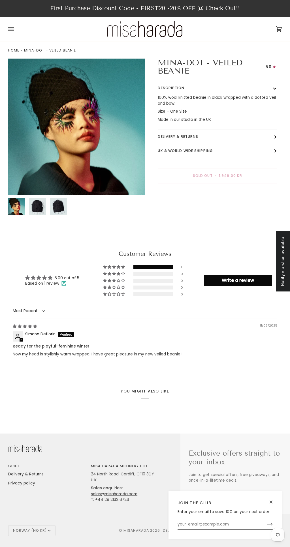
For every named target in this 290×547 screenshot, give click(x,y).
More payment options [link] (180, 209)
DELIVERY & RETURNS (178, 136)
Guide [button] (14, 466)
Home (13, 50)
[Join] (265, 524)
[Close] (273, 499)
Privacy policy (21, 483)
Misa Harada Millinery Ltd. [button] (119, 466)
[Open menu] (16, 29)
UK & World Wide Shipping (185, 150)
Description (171, 87)
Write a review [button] (238, 280)
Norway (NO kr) (30, 530)
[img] (25, 326)
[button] (114, 267)
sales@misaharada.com (114, 494)
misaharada (136, 530)
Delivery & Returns (26, 474)
